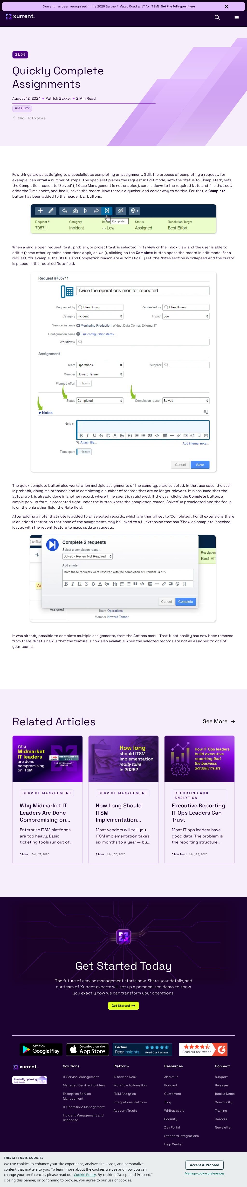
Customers (172, 1094)
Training (221, 1111)
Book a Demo (225, 1094)
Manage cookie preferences (204, 1173)
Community (223, 1102)
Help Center (173, 1144)
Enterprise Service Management (77, 1096)
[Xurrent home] (20, 19)
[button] (217, 17)
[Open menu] (236, 17)
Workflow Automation (130, 1085)
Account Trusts (125, 1111)
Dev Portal (172, 1127)
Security (170, 1119)
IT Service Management (81, 1077)
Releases (222, 1085)
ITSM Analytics (125, 1094)
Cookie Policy (85, 1174)
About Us (171, 1077)
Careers (221, 1119)
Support (221, 1077)
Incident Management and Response (83, 1117)
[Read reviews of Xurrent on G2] (203, 1049)
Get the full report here (178, 6)
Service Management (47, 793)
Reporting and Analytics (192, 795)
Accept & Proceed (204, 1165)
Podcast (170, 1085)
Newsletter (223, 1127)
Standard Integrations (181, 1136)
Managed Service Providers (84, 1085)
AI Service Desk (125, 1077)
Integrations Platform (130, 1102)
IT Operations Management (84, 1107)
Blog (167, 1102)
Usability (22, 108)
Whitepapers (174, 1111)
